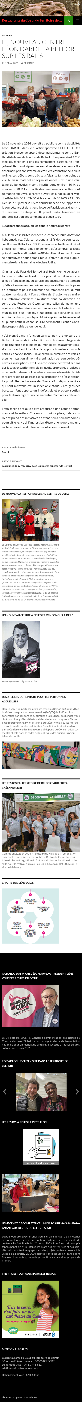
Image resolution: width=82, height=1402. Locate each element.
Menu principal (77, 20)
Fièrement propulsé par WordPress (19, 1397)
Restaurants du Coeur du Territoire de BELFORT (33, 20)
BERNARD (29, 63)
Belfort (7, 35)
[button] (4, 1091)
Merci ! (13, 450)
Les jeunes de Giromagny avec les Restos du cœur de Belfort (37, 463)
